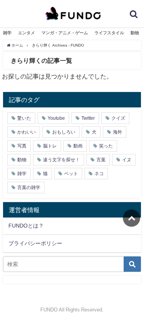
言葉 (101, 159)
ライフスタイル (109, 32)
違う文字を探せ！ (61, 159)
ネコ (99, 173)
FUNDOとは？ (26, 225)
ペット (71, 173)
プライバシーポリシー (35, 243)
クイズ (118, 118)
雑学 (7, 32)
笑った (106, 146)
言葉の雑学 (28, 187)
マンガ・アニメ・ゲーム (64, 32)
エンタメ (26, 32)
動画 (78, 146)
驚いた (24, 118)
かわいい (26, 132)
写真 (21, 146)
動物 (135, 32)
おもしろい (63, 132)
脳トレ (50, 146)
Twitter (88, 118)
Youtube (56, 118)
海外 (117, 132)
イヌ (126, 159)
